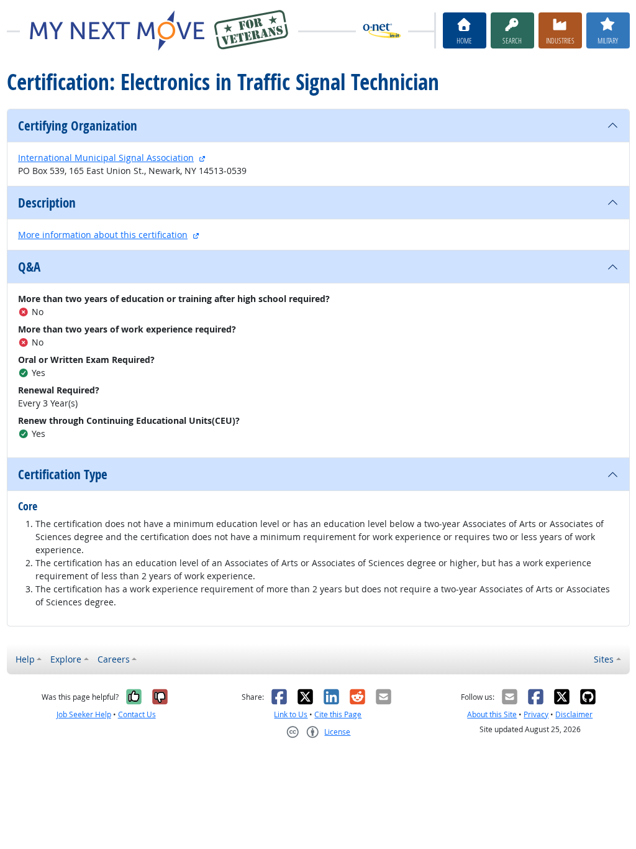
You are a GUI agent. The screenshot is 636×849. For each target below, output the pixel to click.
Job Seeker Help (84, 714)
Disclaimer (574, 714)
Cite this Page (337, 714)
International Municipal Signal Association (106, 157)
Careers (114, 659)
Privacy (536, 714)
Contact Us (137, 714)
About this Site (492, 714)
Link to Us (290, 714)
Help (25, 659)
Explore (65, 659)
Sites (604, 659)
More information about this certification (103, 235)
